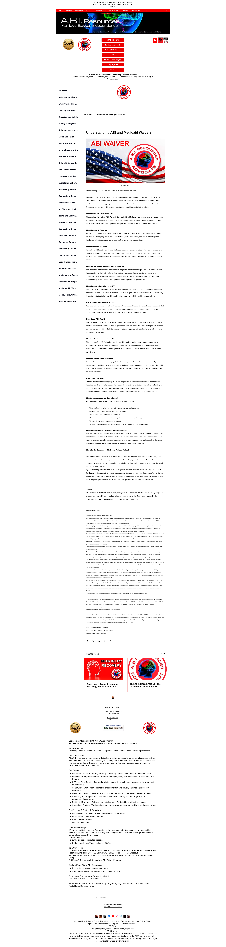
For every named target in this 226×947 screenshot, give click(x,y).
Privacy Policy (92, 921)
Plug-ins (114, 924)
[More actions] (163, 126)
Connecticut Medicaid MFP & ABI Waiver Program (91, 741)
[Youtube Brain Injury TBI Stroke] (112, 916)
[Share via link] (104, 641)
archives (109, 928)
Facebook (79, 843)
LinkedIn (99, 843)
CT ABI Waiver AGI (94, 879)
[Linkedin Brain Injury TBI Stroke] (120, 916)
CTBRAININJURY (77, 879)
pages (127, 928)
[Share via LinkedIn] (99, 641)
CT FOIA (113, 926)
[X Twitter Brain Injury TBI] (104, 916)
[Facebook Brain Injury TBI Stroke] (108, 916)
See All (162, 654)
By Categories (129, 883)
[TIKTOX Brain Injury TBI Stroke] (124, 916)
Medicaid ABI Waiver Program (97, 627)
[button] (60, 10)
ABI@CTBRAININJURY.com (90, 816)
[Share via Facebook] (87, 641)
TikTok (108, 843)
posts (116, 928)
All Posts (88, 114)
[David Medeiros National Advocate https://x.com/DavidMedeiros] (100, 916)
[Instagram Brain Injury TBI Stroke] (116, 916)
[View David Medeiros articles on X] (128, 916)
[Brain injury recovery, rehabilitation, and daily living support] (103, 669)
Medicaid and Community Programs (99, 630)
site (132, 928)
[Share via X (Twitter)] (93, 641)
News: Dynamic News (84, 886)
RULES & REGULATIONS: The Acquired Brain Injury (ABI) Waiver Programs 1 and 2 (145, 685)
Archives (139, 883)
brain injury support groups (130, 796)
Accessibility (79, 921)
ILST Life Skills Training (82, 782)
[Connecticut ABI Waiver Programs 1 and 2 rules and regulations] (147, 669)
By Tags (118, 883)
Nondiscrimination (102, 924)
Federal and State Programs (96, 634)
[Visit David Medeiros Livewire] (96, 916)
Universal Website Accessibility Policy (128, 921)
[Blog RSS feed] (155, 40)
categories (100, 928)
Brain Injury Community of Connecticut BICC (89, 876)
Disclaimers (105, 921)
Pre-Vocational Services (134, 776)
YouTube (90, 843)
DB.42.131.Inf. (113, 931)
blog (94, 928)
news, (122, 928)
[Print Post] (110, 641)
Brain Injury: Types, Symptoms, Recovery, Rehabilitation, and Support (103, 685)
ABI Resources (76, 743)
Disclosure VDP (131, 924)
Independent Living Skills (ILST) (111, 114)
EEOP (121, 924)
